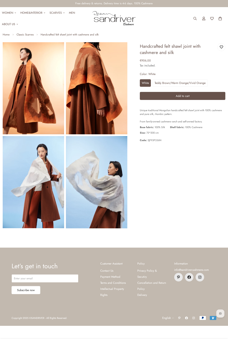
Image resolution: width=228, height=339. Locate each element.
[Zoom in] (57, 50)
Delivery (142, 295)
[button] (220, 18)
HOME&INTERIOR (31, 13)
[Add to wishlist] (221, 47)
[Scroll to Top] (221, 319)
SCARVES (56, 13)
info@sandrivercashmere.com (191, 270)
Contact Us (106, 271)
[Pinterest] (178, 277)
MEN (72, 13)
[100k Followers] (200, 277)
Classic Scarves (25, 35)
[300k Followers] (189, 277)
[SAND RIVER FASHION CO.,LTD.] (114, 18)
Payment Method (110, 277)
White (145, 83)
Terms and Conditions (113, 283)
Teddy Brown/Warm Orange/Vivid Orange (180, 83)
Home (6, 35)
